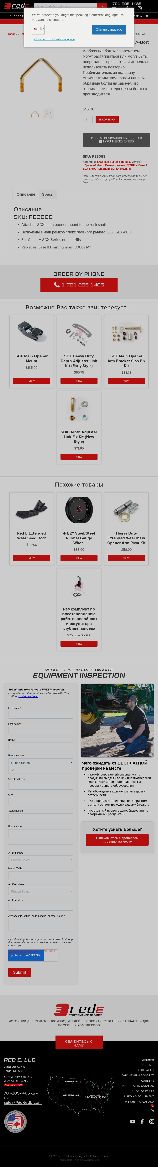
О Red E (148, 1065)
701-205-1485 (127, 4)
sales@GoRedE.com (23, 1102)
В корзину (107, 119)
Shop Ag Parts (20, 16)
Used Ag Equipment (139, 1096)
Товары (13, 34)
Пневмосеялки (115, 165)
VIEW (32, 558)
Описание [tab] (26, 194)
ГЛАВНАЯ (147, 1059)
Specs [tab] (47, 194)
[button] (102, 6)
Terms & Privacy (101, 1156)
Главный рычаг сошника (114, 161)
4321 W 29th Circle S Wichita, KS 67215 (18, 1080)
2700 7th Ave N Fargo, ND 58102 (15, 1069)
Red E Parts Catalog (138, 1086)
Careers (147, 1080)
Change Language (109, 30)
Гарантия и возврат (138, 1075)
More (135, 16)
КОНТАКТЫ (146, 1070)
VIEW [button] (32, 380)
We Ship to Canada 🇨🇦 (139, 1103)
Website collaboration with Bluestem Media (79, 1160)
